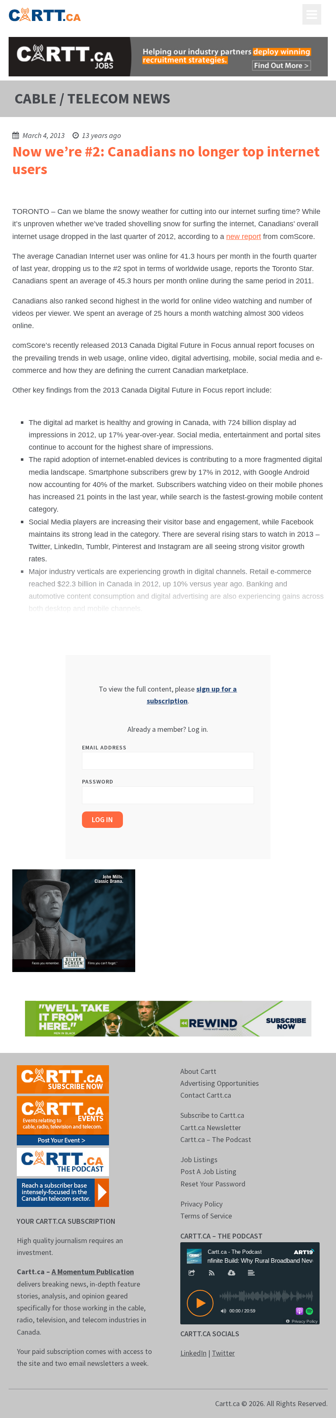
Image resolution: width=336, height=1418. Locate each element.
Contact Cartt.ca (205, 1095)
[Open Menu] (311, 14)
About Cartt (198, 1071)
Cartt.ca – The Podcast (215, 1139)
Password (98, 781)
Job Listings (199, 1159)
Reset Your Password (212, 1183)
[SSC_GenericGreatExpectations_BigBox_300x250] (73, 920)
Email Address (104, 747)
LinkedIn (193, 1353)
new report (243, 236)
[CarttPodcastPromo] (63, 1161)
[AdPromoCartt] (63, 1192)
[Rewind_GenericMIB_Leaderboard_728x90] (168, 1018)
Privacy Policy (201, 1204)
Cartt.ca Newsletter (210, 1127)
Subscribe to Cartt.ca (212, 1115)
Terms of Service (206, 1215)
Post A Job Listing (208, 1171)
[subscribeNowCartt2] (63, 1078)
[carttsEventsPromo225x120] (63, 1119)
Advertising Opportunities (219, 1083)
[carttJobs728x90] (168, 56)
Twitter (223, 1353)
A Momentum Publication (93, 1271)
